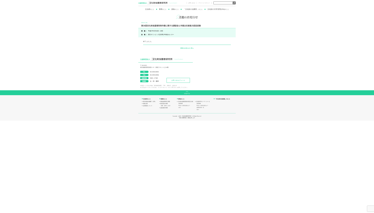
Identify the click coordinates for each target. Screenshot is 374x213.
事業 (162, 9)
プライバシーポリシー (204, 3)
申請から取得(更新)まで (184, 105)
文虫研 (149, 9)
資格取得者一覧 (200, 107)
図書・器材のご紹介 (166, 105)
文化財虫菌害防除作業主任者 (185, 101)
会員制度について (147, 105)
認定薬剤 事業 (164, 107)
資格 (175, 9)
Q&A (179, 107)
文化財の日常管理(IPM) (218, 9)
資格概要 (180, 103)
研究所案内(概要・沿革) (149, 101)
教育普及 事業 (164, 103)
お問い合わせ (191, 3)
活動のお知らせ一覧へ (187, 48)
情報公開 (145, 103)
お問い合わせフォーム (178, 80)
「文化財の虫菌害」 (193, 9)
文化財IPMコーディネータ (203, 101)
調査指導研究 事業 (165, 101)
